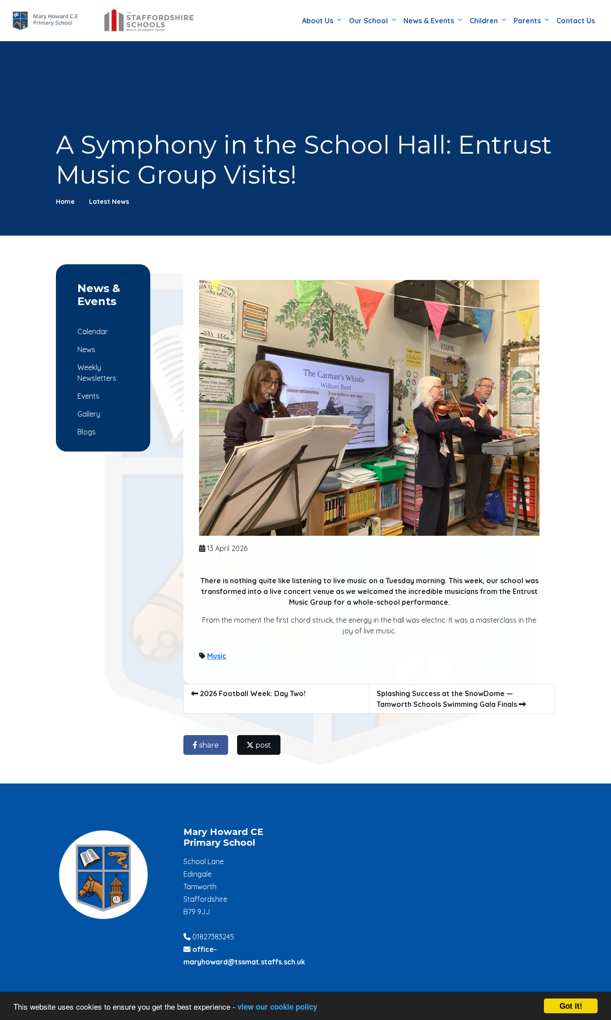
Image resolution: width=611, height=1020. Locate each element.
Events (88, 396)
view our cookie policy (277, 1006)
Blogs (86, 431)
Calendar (92, 331)
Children (484, 20)
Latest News (109, 202)
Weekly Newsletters (96, 373)
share (208, 745)
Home (65, 202)
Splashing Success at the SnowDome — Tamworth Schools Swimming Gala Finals (448, 699)
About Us (317, 20)
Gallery (88, 413)
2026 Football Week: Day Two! (252, 693)
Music (216, 655)
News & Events (428, 20)
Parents (527, 20)
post (262, 745)
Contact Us (575, 20)
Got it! (571, 1005)
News (86, 349)
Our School (368, 20)
